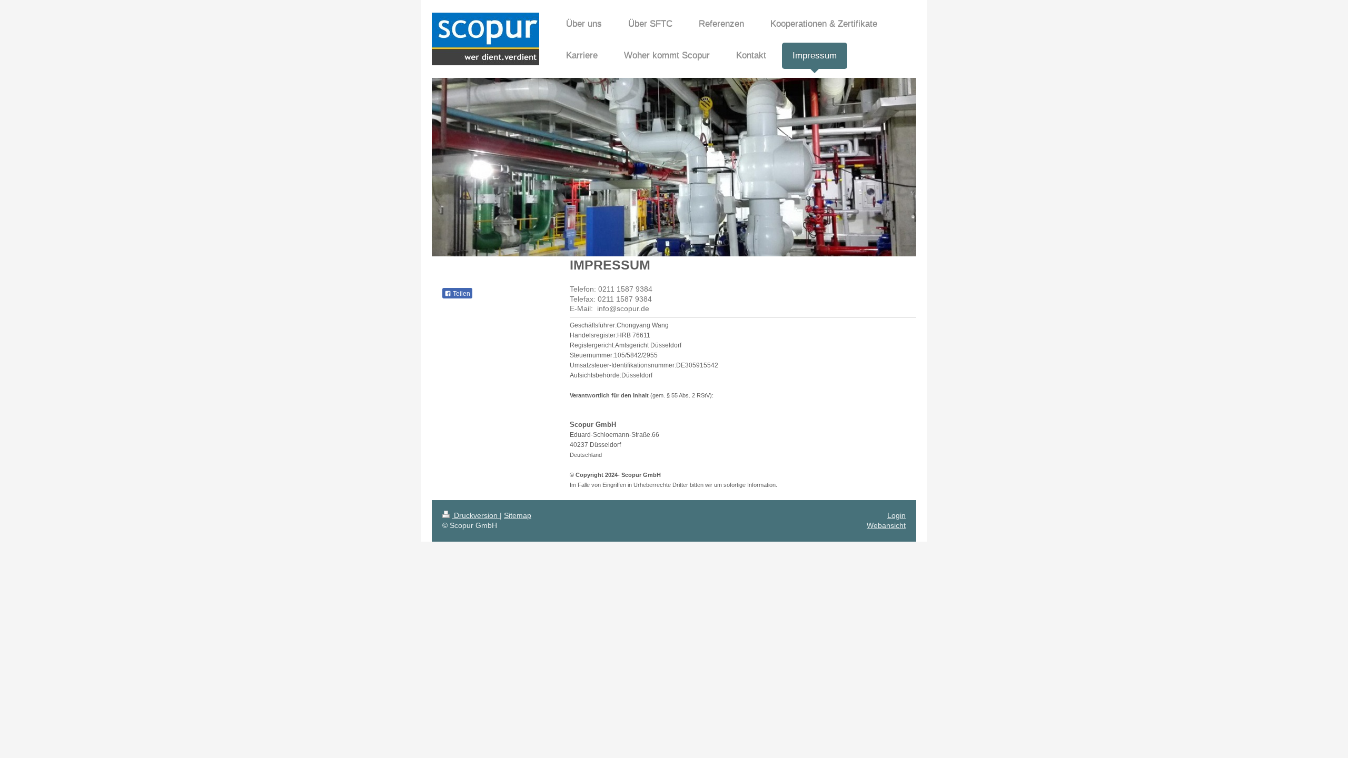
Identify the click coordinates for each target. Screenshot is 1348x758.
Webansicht (886, 525)
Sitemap (517, 515)
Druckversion (476, 515)
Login (896, 515)
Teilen (460, 293)
